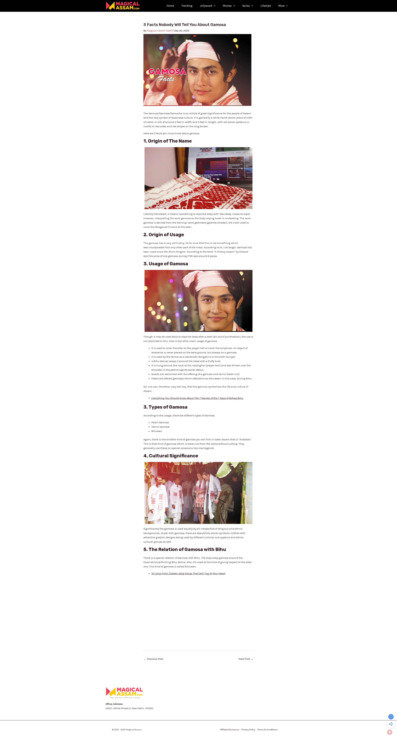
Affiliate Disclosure (229, 729)
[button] (213, 6)
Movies (227, 5)
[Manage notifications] (389, 732)
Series (246, 5)
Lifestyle (266, 5)
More (281, 5)
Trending (186, 5)
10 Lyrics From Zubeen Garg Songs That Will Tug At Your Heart (188, 573)
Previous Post (153, 658)
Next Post (246, 658)
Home (170, 5)
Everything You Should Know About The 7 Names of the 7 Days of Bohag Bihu (197, 398)
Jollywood (206, 5)
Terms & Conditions (267, 729)
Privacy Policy (248, 729)
